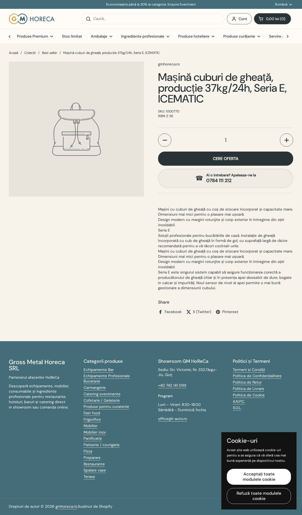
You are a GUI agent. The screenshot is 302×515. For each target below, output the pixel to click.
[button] (272, 18)
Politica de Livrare (248, 388)
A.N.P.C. (239, 401)
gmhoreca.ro (66, 506)
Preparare (92, 457)
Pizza (88, 451)
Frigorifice (92, 419)
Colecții (30, 53)
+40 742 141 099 (172, 385)
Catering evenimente (102, 393)
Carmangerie (95, 387)
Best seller (49, 53)
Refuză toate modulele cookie (259, 495)
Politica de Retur (247, 382)
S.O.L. (237, 407)
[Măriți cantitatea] (286, 140)
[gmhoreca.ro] (32, 18)
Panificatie (93, 438)
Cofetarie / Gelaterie (102, 400)
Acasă (13, 53)
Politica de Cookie (249, 395)
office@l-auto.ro (172, 418)
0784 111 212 (218, 181)
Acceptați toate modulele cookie (259, 476)
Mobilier (90, 425)
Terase (89, 476)
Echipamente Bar (99, 369)
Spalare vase (95, 470)
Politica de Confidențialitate (257, 375)
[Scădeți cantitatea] (164, 140)
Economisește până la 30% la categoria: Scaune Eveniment (151, 4)
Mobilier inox (95, 432)
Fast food (92, 412)
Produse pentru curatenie (106, 406)
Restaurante (94, 464)
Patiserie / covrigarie (102, 444)
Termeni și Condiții (249, 369)
